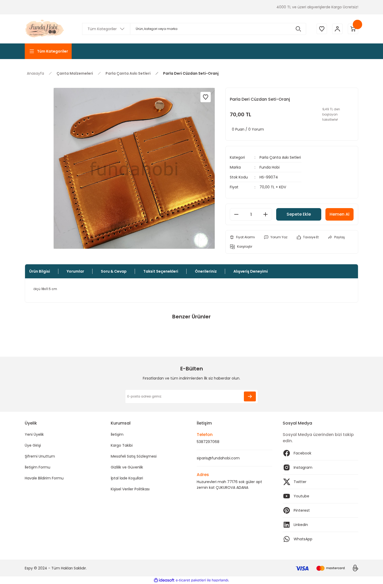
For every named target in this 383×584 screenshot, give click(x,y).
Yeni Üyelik (34, 434)
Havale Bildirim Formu (44, 478)
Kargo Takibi (122, 445)
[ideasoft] (164, 580)
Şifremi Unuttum (40, 456)
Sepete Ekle (299, 214)
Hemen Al (339, 214)
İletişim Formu (37, 467)
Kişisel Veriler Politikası (130, 489)
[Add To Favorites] (205, 97)
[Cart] (353, 29)
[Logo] (45, 29)
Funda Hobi (270, 167)
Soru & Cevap (114, 271)
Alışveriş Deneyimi (250, 271)
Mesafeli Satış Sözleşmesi (134, 456)
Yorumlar (75, 271)
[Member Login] (337, 29)
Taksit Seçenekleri (160, 271)
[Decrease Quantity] (236, 214)
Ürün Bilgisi (39, 271)
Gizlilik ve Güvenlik (127, 467)
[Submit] (250, 396)
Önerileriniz (206, 271)
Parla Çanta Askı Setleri (280, 157)
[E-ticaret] (191, 580)
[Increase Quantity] (265, 214)
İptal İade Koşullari (127, 478)
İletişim (117, 434)
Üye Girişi (33, 445)
